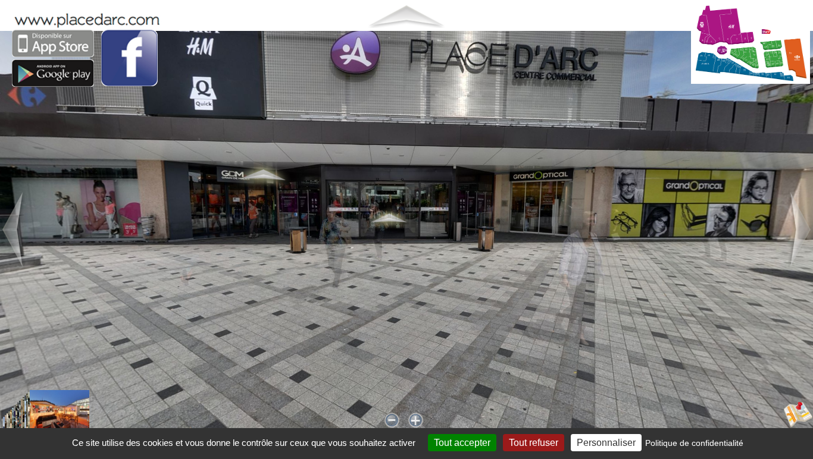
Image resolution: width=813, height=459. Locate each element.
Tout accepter (462, 443)
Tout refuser (533, 443)
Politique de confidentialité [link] (694, 443)
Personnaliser (606, 443)
